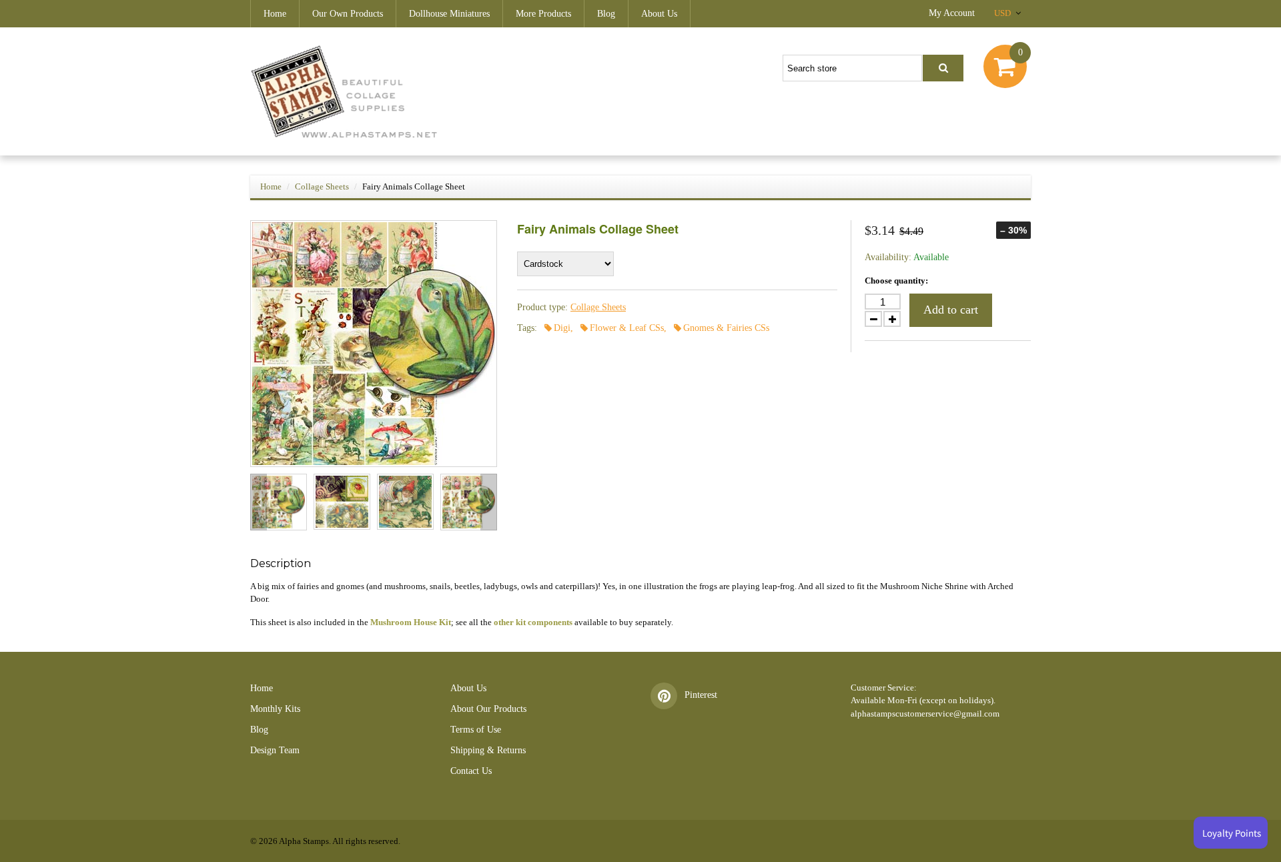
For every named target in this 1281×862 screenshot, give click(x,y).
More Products (543, 14)
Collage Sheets (322, 186)
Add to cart (950, 309)
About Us (659, 14)
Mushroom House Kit (410, 622)
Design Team (275, 750)
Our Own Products (347, 14)
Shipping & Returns (488, 750)
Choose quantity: (896, 281)
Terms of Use (475, 730)
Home (275, 14)
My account (952, 13)
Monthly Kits (275, 709)
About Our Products (488, 709)
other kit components (533, 622)
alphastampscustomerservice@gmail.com (925, 714)
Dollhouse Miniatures (449, 14)
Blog (606, 14)
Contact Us (471, 771)
